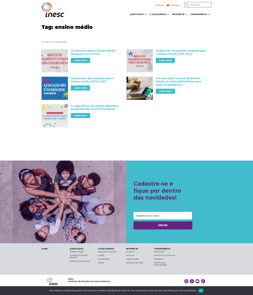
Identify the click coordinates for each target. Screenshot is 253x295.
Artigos (130, 255)
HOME (45, 249)
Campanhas (104, 259)
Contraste (175, 5)
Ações (101, 255)
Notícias (130, 252)
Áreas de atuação (107, 252)
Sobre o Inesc (77, 252)
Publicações (132, 259)
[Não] (249, 290)
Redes (101, 263)
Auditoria (159, 252)
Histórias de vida (134, 263)
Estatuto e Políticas (164, 255)
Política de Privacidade (160, 264)
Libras (161, 5)
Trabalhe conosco (80, 261)
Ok (201, 290)
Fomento (158, 259)
